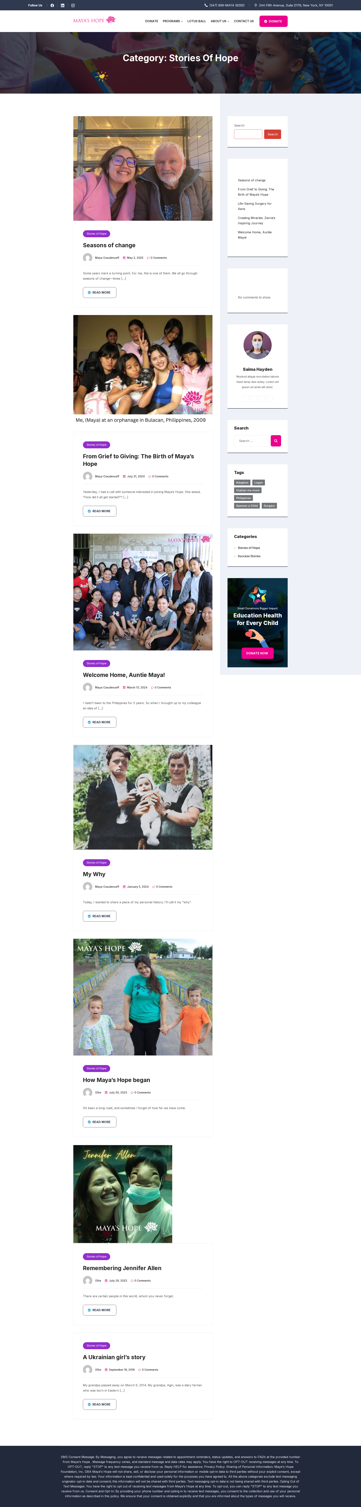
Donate (151, 21)
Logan (258, 482)
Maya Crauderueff (107, 257)
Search (239, 125)
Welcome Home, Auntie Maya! (124, 674)
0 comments (159, 257)
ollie (98, 1092)
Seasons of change (109, 245)
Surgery (269, 505)
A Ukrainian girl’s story (114, 1357)
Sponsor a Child (247, 505)
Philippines (243, 498)
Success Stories (249, 556)
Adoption (242, 482)
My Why (94, 874)
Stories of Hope (96, 233)
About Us (218, 21)
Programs (171, 21)
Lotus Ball (196, 21)
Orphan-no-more (247, 490)
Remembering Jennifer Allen (122, 1268)
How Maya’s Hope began (116, 1080)
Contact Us (244, 21)
